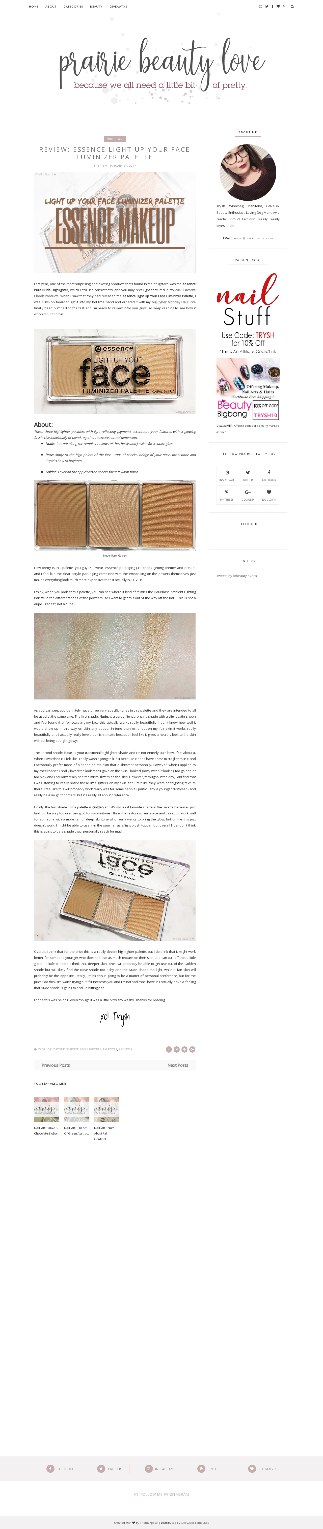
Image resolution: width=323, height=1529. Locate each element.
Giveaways (118, 6)
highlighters (90, 1049)
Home (33, 6)
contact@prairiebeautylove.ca (253, 238)
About (51, 6)
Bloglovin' (269, 499)
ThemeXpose (149, 1522)
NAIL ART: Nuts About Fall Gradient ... (104, 1133)
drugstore (115, 139)
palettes (110, 1049)
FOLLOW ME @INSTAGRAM (164, 1494)
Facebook (269, 480)
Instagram (226, 480)
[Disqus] (115, 1231)
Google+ (247, 499)
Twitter (248, 480)
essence (72, 1049)
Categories (73, 6)
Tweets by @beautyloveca (237, 575)
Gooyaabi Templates (195, 1522)
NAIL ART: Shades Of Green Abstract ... (76, 1133)
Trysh (103, 165)
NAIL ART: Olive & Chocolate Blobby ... (46, 1133)
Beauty (96, 6)
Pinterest (226, 499)
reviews (125, 1049)
